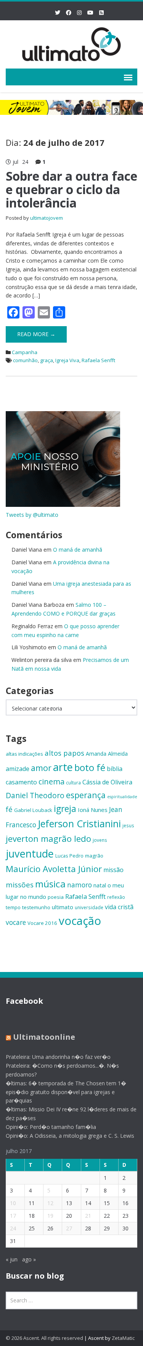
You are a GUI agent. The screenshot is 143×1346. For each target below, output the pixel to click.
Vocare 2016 (42, 923)
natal (99, 885)
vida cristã (119, 907)
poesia (56, 897)
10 (13, 1203)
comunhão (25, 360)
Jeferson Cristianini (79, 823)
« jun (12, 1259)
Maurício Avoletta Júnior (54, 869)
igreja (65, 809)
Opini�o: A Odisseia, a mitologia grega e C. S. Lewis (70, 1135)
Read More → (36, 334)
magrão (94, 855)
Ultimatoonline (44, 1037)
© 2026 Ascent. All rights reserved (44, 1338)
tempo (13, 907)
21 (88, 1215)
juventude (30, 853)
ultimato (62, 907)
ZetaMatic (123, 1338)
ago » (29, 1259)
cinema (51, 781)
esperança (86, 794)
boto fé (89, 767)
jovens (100, 840)
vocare (16, 922)
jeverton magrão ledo (48, 838)
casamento (21, 782)
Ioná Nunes (93, 809)
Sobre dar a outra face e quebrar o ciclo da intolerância (71, 189)
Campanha (24, 352)
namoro (79, 884)
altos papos (64, 753)
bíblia (114, 768)
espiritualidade (122, 796)
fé (9, 809)
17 (13, 1215)
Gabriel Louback (33, 810)
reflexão (116, 897)
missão (113, 870)
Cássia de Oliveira (107, 782)
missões (20, 885)
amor (41, 767)
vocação (80, 920)
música (50, 883)
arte (63, 767)
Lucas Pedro (69, 855)
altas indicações (24, 753)
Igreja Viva (67, 360)
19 (50, 1215)
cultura (73, 782)
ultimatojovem (46, 217)
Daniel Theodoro (35, 795)
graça (46, 360)
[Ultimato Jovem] (71, 43)
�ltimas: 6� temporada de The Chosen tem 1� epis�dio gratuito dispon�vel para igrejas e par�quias (66, 1092)
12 (50, 1203)
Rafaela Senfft (98, 360)
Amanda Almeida (107, 753)
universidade (89, 907)
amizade (17, 768)
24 (13, 1228)
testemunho (36, 907)
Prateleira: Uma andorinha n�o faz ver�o (58, 1056)
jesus (128, 825)
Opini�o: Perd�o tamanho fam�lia (51, 1126)
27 (69, 1228)
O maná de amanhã (77, 549)
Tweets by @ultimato (32, 514)
